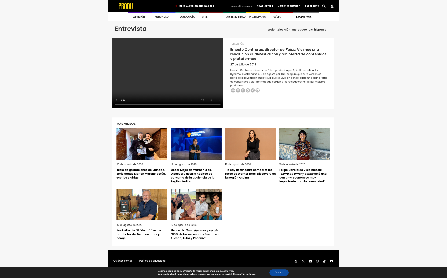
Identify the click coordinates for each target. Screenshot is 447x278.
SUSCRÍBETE (312, 6)
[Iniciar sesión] (332, 6)
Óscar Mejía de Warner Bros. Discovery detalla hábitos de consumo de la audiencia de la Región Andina (192, 175)
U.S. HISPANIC (257, 16)
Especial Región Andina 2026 (196, 6)
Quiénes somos (122, 260)
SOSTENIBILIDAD (235, 16)
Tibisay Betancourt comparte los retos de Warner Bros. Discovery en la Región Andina (250, 174)
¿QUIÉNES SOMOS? (289, 6)
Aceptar (279, 272)
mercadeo (299, 30)
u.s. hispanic (317, 30)
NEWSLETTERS (265, 6)
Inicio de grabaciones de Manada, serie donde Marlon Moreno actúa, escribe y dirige (141, 174)
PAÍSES (277, 16)
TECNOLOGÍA (186, 16)
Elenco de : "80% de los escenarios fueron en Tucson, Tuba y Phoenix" (195, 234)
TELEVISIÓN (138, 16)
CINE (204, 16)
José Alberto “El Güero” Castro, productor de (139, 234)
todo (271, 30)
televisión (283, 30)
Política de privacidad (152, 260)
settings (250, 274)
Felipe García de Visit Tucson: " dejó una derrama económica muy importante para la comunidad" (303, 175)
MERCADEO (162, 16)
